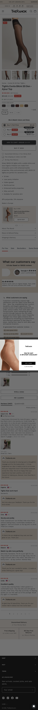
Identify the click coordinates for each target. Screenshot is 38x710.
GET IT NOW (28, 363)
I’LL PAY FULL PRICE (28, 366)
